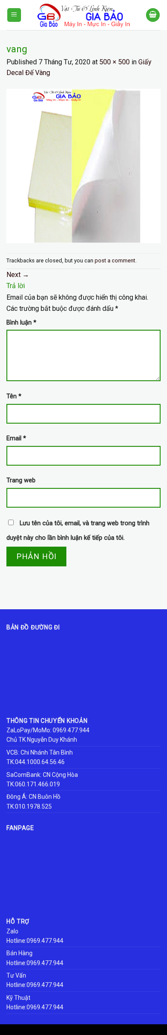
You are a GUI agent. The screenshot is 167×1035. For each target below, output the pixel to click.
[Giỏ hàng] (153, 15)
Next (17, 275)
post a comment (115, 260)
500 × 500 (114, 62)
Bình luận (21, 322)
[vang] (83, 165)
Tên (13, 396)
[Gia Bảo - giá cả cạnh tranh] (83, 15)
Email (16, 438)
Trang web (21, 480)
